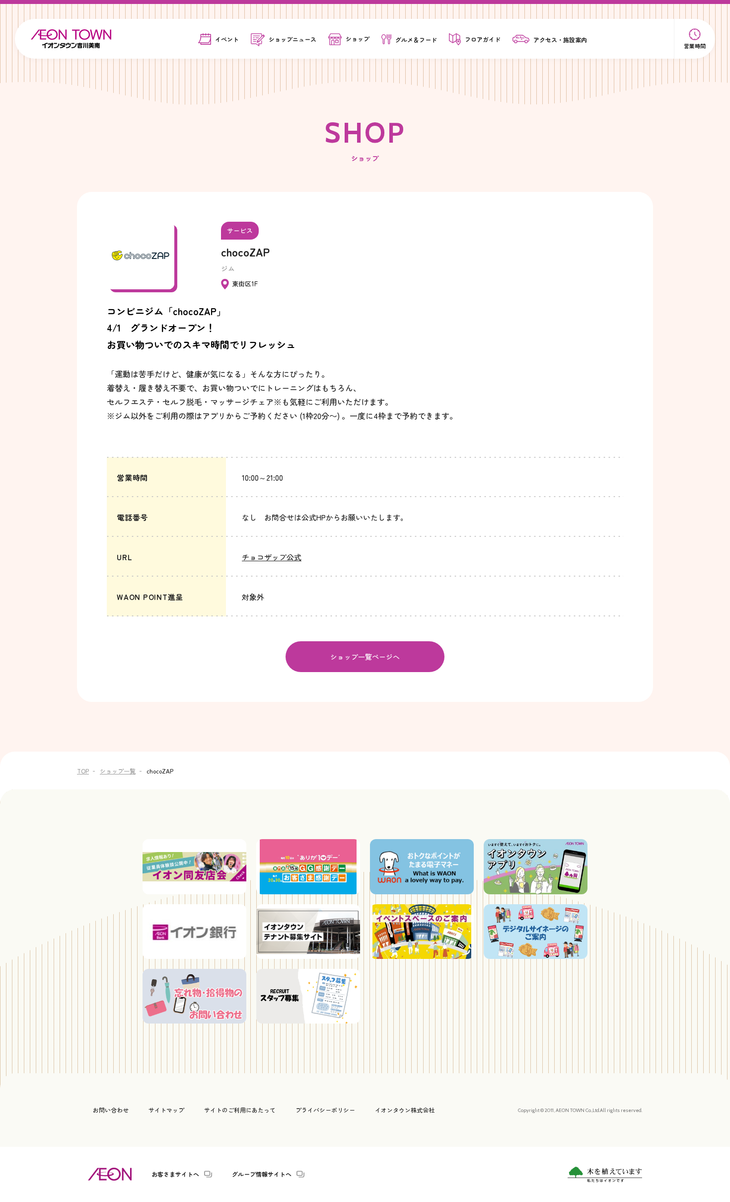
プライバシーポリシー (325, 1110)
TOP (83, 771)
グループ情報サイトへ (262, 1174)
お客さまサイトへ (175, 1174)
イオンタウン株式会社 (405, 1110)
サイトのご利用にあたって (240, 1110)
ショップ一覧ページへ (365, 657)
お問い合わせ (111, 1110)
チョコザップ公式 (271, 557)
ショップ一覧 (118, 771)
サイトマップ (166, 1110)
